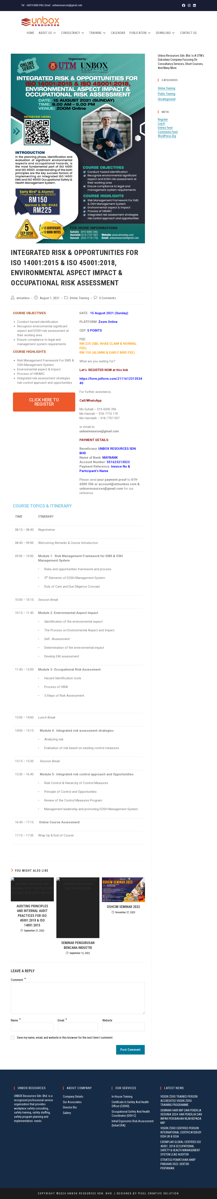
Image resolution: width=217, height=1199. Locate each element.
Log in (161, 123)
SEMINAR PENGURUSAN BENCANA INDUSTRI (78, 945)
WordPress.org (167, 136)
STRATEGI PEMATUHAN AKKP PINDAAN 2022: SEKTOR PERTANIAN (178, 1164)
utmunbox (23, 298)
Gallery (67, 1113)
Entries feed (165, 127)
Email (62, 1020)
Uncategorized (166, 99)
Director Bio (70, 1107)
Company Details (73, 1096)
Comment (18, 980)
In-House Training (122, 1096)
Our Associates (72, 1102)
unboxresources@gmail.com (67, 5)
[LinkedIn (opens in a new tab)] (194, 5)
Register (163, 119)
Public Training (166, 93)
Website (107, 1020)
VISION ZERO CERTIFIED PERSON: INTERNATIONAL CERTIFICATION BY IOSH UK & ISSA (180, 1132)
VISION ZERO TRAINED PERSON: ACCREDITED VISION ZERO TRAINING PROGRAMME (179, 1101)
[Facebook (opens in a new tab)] (183, 5)
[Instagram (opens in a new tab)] (189, 5)
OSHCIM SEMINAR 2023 (123, 907)
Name (16, 1020)
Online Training (79, 298)
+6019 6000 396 (34, 5)
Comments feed (168, 132)
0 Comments (107, 298)
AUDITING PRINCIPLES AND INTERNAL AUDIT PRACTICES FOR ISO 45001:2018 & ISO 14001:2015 (32, 915)
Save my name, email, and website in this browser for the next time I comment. (65, 1037)
